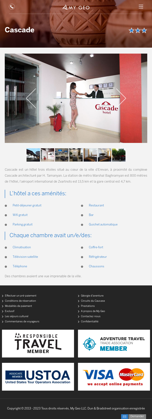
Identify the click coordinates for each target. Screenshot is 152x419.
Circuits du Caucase (93, 301)
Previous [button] (31, 98)
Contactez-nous (91, 316)
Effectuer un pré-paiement (20, 296)
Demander (137, 416)
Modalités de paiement (18, 306)
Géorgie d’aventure (92, 296)
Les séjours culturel (16, 316)
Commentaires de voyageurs (22, 321)
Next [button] (121, 98)
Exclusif (9, 311)
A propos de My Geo (93, 311)
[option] (76, 98)
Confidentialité (89, 321)
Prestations (88, 306)
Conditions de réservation (20, 301)
